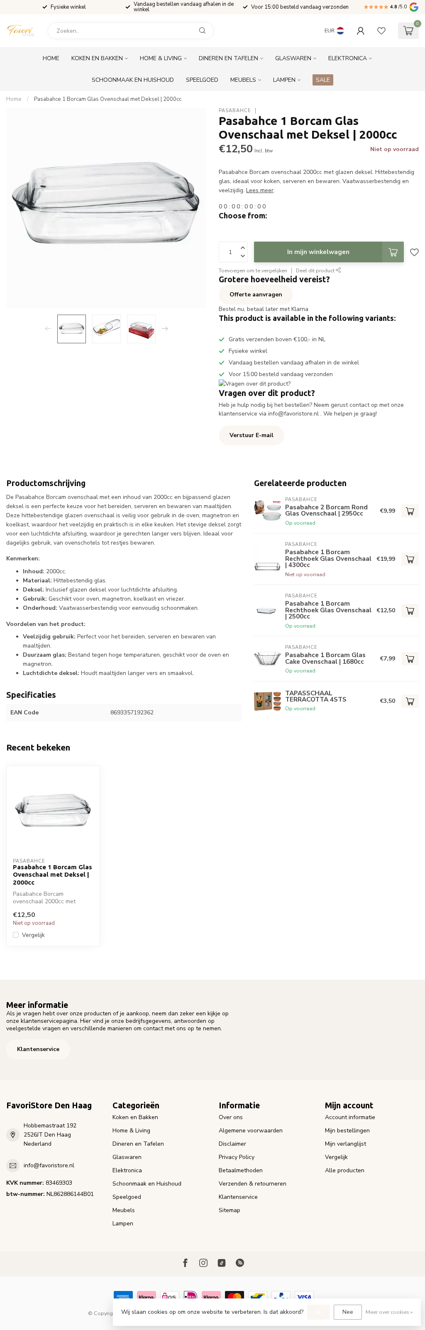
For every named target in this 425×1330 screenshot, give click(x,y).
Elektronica (347, 58)
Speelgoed (202, 80)
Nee (347, 1312)
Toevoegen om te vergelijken (253, 270)
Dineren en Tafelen (228, 58)
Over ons (231, 1117)
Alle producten (344, 1170)
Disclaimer (232, 1144)
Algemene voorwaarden (251, 1130)
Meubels (243, 80)
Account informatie (350, 1117)
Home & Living (161, 58)
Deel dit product (316, 270)
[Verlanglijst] (381, 30)
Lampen (284, 80)
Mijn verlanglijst (345, 1144)
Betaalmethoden (241, 1170)
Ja (318, 1312)
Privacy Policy (236, 1157)
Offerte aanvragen (256, 294)
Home (51, 58)
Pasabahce (235, 110)
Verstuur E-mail (252, 435)
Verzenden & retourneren (252, 1184)
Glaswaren (293, 58)
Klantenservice (38, 1049)
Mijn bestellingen (347, 1130)
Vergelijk (33, 935)
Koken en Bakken (97, 58)
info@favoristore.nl (49, 1165)
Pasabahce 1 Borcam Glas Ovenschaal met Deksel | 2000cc (107, 99)
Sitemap (229, 1210)
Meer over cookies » (389, 1311)
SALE (323, 80)
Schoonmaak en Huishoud (133, 80)
